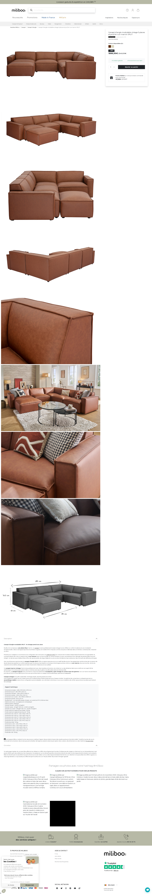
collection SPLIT (50, 654)
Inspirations (109, 18)
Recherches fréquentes (61, 861)
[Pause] (3, 562)
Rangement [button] (58, 24)
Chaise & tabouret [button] (31, 24)
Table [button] (49, 24)
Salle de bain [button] (78, 24)
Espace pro (136, 18)
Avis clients (58, 856)
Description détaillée (113, 39)
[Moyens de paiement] (31, 888)
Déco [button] (101, 24)
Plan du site (58, 858)
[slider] (49, 563)
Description (8, 638)
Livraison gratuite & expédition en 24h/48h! (76, 2)
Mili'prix (62, 17)
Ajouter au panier (131, 67)
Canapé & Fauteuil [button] (17, 24)
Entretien (7, 745)
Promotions (32, 17)
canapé (37, 648)
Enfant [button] (87, 24)
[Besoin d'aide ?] (147, 889)
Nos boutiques (122, 18)
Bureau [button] (42, 24)
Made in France (48, 17)
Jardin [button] (94, 24)
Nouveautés (17, 17)
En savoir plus (89, 741)
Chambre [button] (68, 24)
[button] (35, 786)
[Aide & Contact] (127, 10)
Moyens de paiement (16, 856)
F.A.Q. (56, 854)
